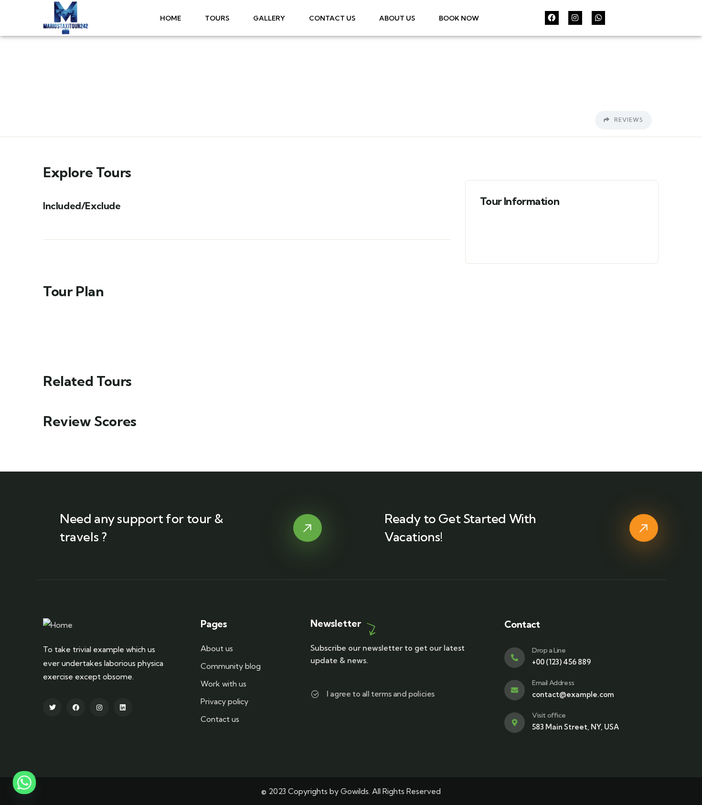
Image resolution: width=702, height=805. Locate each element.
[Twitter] (52, 707)
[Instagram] (575, 18)
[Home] (65, 18)
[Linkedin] (123, 707)
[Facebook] (552, 18)
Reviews (627, 119)
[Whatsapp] (599, 18)
